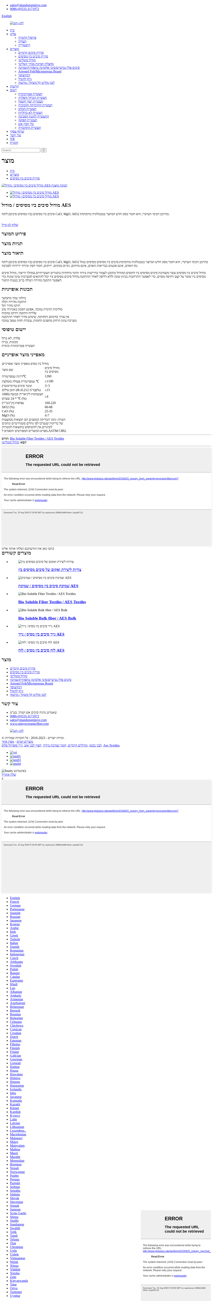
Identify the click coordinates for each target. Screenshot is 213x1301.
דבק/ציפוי (24, 75)
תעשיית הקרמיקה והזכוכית (35, 105)
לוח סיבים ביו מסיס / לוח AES (41, 650)
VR (12, 139)
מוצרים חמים (25, 741)
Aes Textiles (111, 745)
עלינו (13, 34)
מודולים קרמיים (78, 745)
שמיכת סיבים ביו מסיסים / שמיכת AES (48, 586)
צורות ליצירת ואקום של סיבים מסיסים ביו (49, 569)
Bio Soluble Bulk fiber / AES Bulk (47, 618)
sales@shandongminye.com (28, 5)
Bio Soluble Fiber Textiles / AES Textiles (37, 438)
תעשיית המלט (27, 109)
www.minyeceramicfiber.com (29, 723)
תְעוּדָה (22, 41)
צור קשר (15, 135)
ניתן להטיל (25, 79)
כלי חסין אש (26, 124)
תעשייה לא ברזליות (30, 112)
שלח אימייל (9, 774)
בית (12, 30)
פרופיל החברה (27, 37)
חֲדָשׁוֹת (14, 86)
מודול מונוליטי (27, 60)
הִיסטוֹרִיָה (24, 45)
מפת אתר (8, 741)
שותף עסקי (17, 131)
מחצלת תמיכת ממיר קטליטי (36, 64)
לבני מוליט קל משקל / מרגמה (36, 82)
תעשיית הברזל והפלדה (32, 97)
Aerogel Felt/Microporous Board (39, 71)
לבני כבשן (95, 745)
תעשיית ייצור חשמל (30, 101)
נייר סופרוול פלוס (12, 745)
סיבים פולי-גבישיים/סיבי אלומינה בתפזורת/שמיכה (49, 67)
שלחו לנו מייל (10, 225)
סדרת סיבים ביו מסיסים (33, 56)
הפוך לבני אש (32, 745)
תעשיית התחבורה (29, 127)
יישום (13, 90)
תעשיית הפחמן (27, 120)
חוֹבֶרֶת (14, 142)
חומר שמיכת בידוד (54, 745)
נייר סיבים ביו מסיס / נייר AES (41, 634)
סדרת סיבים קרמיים (31, 52)
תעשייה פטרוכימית (30, 94)
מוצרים (14, 49)
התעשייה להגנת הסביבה (33, 116)
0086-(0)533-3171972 (24, 9)
